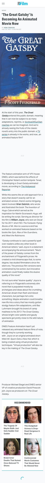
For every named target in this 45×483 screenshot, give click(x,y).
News (4, 10)
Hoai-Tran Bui (9, 27)
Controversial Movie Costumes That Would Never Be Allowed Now (32, 462)
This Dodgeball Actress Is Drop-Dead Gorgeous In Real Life (32, 430)
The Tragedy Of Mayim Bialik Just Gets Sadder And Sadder (11, 430)
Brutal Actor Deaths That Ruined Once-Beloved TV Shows (12, 462)
